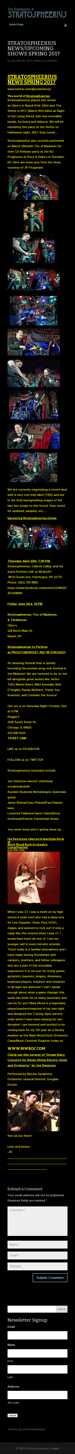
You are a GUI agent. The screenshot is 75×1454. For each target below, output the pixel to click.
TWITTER (36, 760)
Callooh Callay (41, 566)
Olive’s (16, 105)
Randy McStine (32, 690)
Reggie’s (14, 716)
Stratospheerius (38, 96)
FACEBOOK (31, 749)
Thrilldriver (19, 620)
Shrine (50, 127)
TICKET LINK (17, 738)
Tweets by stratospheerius (26, 1429)
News (37, 60)
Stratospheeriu (18, 770)
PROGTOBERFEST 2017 (28, 652)
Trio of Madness (45, 614)
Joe (13, 60)
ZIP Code (13, 1402)
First (10, 1361)
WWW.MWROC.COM (26, 1048)
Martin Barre (24, 684)
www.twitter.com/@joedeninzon (29, 89)
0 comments (50, 60)
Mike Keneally (44, 684)
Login (55, 1448)
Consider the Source (42, 695)
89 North (45, 571)
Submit (12, 1415)
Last (10, 1377)
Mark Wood (37, 1003)
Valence (42, 121)
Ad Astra (24, 121)
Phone (12, 582)
